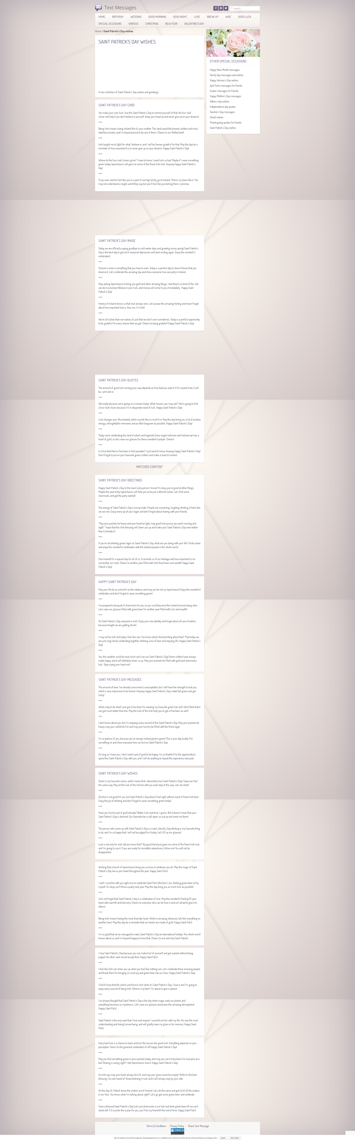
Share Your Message (198, 1126)
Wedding (135, 16)
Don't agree (234, 1138)
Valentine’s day (194, 23)
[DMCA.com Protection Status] (177, 1131)
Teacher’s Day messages (222, 112)
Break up (212, 16)
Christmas (151, 23)
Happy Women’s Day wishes (224, 80)
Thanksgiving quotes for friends (225, 122)
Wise (228, 16)
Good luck (244, 16)
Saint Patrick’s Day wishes (223, 127)
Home (101, 16)
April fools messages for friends (226, 85)
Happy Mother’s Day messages (225, 96)
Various (133, 23)
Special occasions (110, 23)
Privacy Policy (177, 1126)
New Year (171, 23)
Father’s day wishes (219, 101)
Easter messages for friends (224, 91)
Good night (180, 16)
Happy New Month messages (225, 69)
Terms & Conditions (156, 1126)
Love (197, 16)
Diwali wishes (216, 117)
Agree (223, 1138)
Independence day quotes (223, 106)
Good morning (157, 16)
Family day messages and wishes (226, 75)
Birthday (118, 16)
